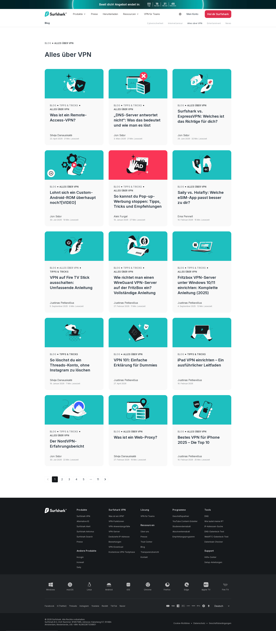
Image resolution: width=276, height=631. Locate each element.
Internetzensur (175, 23)
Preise (94, 14)
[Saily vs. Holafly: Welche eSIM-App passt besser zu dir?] (201, 165)
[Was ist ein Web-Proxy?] (138, 410)
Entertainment (214, 23)
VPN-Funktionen (116, 521)
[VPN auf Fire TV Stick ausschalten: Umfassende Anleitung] (74, 246)
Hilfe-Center (210, 557)
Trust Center (146, 542)
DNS (206, 516)
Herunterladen (110, 14)
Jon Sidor (120, 135)
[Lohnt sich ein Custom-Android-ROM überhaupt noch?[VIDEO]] (74, 165)
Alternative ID (83, 521)
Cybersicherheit (155, 23)
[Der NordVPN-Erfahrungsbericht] (74, 410)
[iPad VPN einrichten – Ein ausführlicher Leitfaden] (201, 332)
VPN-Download (116, 547)
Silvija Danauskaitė (61, 135)
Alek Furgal (120, 216)
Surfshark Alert (83, 526)
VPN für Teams (152, 14)
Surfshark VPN (83, 516)
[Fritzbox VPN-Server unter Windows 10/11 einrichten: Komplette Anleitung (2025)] (201, 246)
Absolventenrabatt (181, 531)
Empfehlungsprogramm (183, 536)
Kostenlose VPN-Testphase (122, 552)
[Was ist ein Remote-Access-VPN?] (74, 83)
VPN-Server (114, 531)
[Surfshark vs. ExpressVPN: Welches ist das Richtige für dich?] (201, 83)
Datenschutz (199, 623)
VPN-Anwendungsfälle (119, 526)
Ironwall (80, 562)
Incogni (80, 557)
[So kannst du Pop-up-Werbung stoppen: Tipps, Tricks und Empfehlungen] (138, 165)
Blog (48, 43)
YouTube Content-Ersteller (184, 521)
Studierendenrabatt (181, 526)
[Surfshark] (56, 14)
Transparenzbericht (150, 552)
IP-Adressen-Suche (213, 526)
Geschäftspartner (180, 516)
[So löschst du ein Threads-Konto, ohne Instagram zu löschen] (74, 332)
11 (98, 479)
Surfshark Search (85, 536)
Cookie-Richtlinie (181, 623)
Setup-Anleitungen (213, 562)
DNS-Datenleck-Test (214, 531)
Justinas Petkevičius (62, 302)
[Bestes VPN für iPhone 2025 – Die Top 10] (201, 410)
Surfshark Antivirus (85, 531)
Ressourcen (129, 14)
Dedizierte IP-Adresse (119, 536)
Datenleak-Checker (213, 542)
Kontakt (144, 557)
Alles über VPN (194, 23)
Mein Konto (192, 14)
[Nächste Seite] (105, 479)
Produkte (78, 14)
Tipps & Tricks (68, 105)
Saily (79, 567)
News (228, 23)
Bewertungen (115, 542)
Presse (144, 536)
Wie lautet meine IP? (213, 521)
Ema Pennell (185, 216)
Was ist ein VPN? (116, 516)
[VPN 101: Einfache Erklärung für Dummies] (138, 332)
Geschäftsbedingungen (220, 623)
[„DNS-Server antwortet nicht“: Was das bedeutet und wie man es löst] (138, 83)
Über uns (145, 531)
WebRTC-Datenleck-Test (216, 536)
